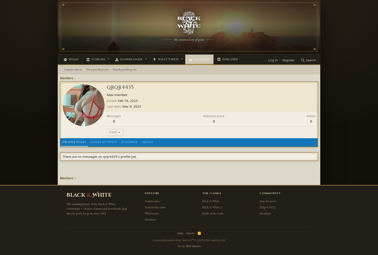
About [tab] (147, 142)
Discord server (268, 201)
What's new (168, 59)
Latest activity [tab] (103, 142)
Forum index (152, 201)
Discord (230, 59)
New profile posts (97, 69)
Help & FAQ (267, 207)
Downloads (131, 59)
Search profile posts (125, 69)
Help (180, 233)
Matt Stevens (193, 246)
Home (74, 59)
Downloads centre (155, 207)
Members (202, 59)
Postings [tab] (129, 142)
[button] (108, 59)
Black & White (211, 201)
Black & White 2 (212, 207)
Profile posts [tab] (74, 142)
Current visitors (73, 69)
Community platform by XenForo (189, 240)
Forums (98, 59)
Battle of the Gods (212, 213)
